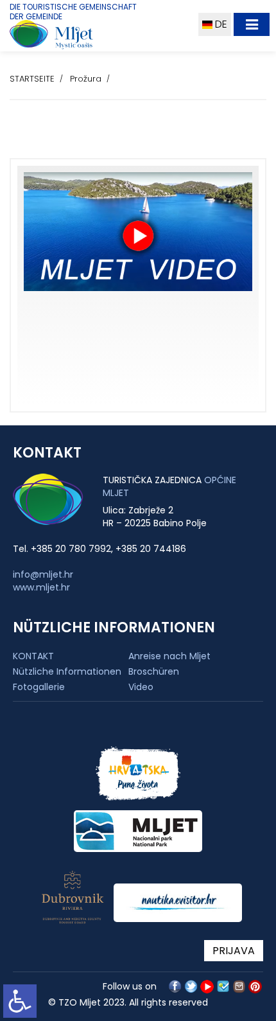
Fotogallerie (39, 686)
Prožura (85, 79)
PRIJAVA (233, 950)
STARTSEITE (32, 79)
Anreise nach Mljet (169, 656)
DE (219, 24)
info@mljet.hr (43, 574)
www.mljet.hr (41, 587)
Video (140, 686)
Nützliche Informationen (67, 671)
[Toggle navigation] (252, 24)
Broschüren (153, 671)
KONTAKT (33, 656)
